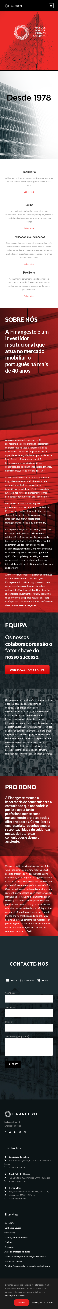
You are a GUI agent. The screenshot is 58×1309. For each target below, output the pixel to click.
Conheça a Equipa (12, 1227)
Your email (10, 1007)
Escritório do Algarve (19, 1174)
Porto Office (15, 1188)
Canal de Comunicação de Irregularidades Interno (27, 1266)
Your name (10, 992)
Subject (8, 1021)
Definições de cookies (15, 1295)
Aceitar (21, 1302)
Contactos (9, 1247)
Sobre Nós (9, 1223)
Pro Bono (8, 1242)
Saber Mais (29, 191)
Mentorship (9, 1232)
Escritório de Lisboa (19, 1157)
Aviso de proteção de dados (17, 1251)
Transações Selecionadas (16, 1237)
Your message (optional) (17, 1036)
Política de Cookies (13, 1261)
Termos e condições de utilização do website (25, 1256)
